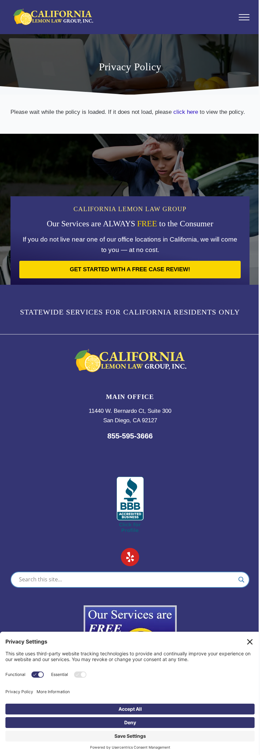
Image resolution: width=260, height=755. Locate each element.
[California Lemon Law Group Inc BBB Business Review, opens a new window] (130, 481)
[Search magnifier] (241, 579)
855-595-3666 (130, 436)
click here (185, 111)
